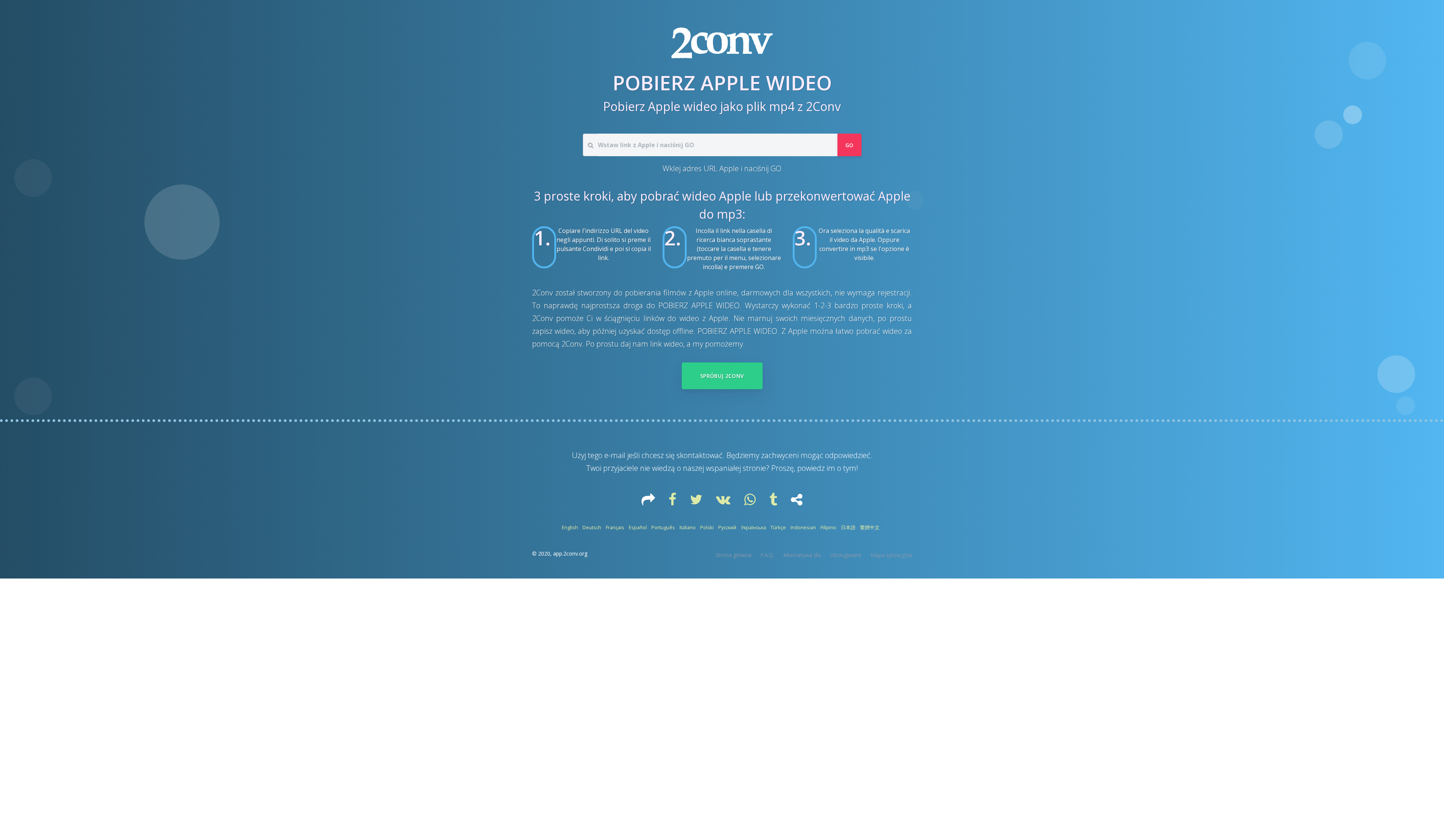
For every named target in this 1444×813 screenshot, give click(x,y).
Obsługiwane (846, 555)
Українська (753, 527)
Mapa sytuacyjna (891, 555)
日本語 (848, 527)
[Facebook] (673, 502)
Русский (727, 527)
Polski (707, 527)
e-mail (614, 455)
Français (615, 527)
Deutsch (591, 527)
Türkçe (778, 527)
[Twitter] (697, 502)
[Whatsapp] (750, 502)
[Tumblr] (774, 502)
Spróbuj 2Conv (722, 375)
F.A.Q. (767, 555)
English (570, 527)
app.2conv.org (570, 553)
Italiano (688, 527)
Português (663, 527)
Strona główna (733, 555)
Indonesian (803, 527)
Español (638, 527)
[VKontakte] (724, 502)
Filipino (828, 527)
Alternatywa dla (802, 555)
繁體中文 (870, 527)
